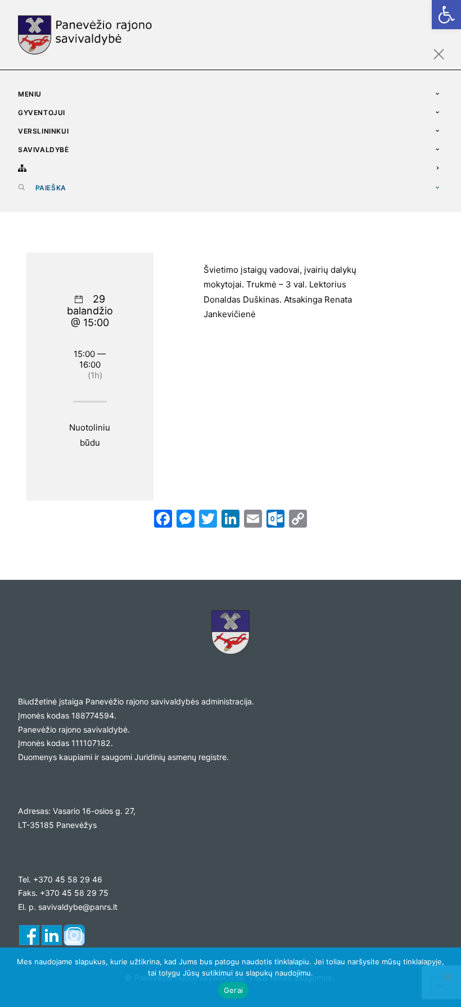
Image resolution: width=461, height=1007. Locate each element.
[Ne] (447, 977)
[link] (446, 14)
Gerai (233, 990)
